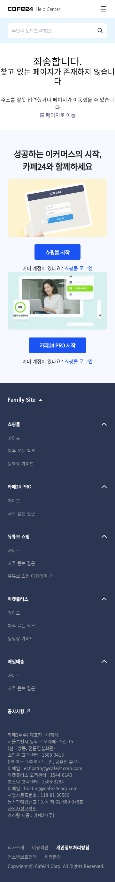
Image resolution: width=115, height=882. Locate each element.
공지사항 (16, 711)
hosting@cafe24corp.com (51, 788)
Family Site (22, 399)
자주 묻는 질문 (21, 451)
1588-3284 (53, 781)
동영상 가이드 (21, 463)
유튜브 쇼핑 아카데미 (28, 576)
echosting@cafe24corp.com (53, 768)
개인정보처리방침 (72, 847)
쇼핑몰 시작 (57, 252)
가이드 (14, 438)
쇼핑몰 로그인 (79, 268)
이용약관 (40, 847)
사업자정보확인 (22, 808)
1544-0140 (61, 775)
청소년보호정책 (22, 857)
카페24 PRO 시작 (58, 345)
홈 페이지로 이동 (58, 115)
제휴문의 (52, 857)
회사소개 (16, 847)
